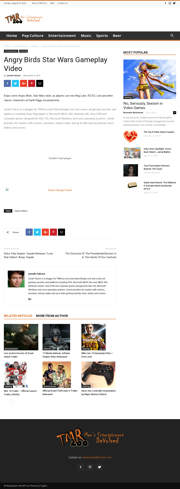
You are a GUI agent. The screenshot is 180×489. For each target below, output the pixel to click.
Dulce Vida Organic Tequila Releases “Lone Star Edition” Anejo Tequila (28, 255)
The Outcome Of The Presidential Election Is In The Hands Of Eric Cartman (90, 255)
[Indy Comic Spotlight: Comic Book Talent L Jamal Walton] (132, 153)
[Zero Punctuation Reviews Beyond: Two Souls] (130, 170)
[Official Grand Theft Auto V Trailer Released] (60, 375)
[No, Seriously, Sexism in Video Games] (149, 79)
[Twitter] (174, 3)
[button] (172, 36)
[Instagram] (170, 3)
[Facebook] (165, 3)
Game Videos (21, 210)
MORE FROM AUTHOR (52, 316)
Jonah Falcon (14, 75)
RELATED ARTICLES (18, 316)
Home (11, 35)
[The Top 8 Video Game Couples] (130, 136)
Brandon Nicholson (133, 112)
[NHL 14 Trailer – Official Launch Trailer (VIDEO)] (21, 375)
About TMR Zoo (39, 3)
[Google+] (31, 299)
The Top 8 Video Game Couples (159, 132)
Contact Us (62, 3)
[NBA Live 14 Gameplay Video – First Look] (98, 337)
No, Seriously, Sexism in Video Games (143, 105)
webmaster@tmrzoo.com (96, 457)
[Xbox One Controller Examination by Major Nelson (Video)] (98, 375)
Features (47, 348)
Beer (117, 35)
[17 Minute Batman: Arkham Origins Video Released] (60, 337)
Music (86, 35)
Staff (52, 3)
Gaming (34, 46)
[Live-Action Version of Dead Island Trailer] (21, 337)
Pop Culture (32, 35)
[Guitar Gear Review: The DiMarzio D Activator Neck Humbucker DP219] (132, 185)
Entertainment (62, 35)
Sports (102, 35)
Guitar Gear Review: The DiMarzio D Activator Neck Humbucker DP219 (160, 185)
